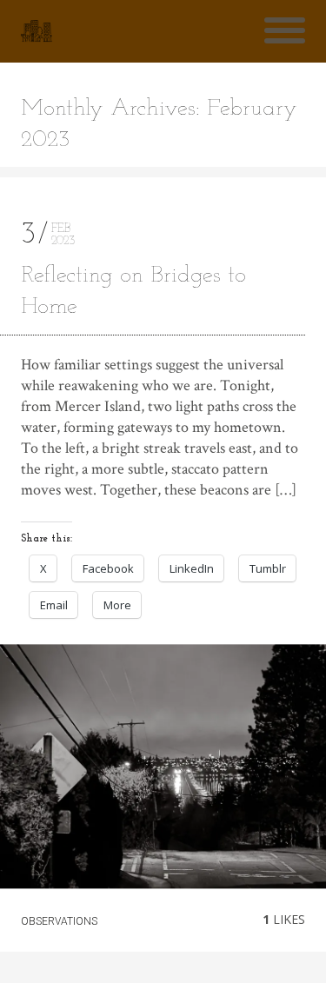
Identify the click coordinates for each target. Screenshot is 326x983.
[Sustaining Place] (36, 31)
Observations (59, 921)
